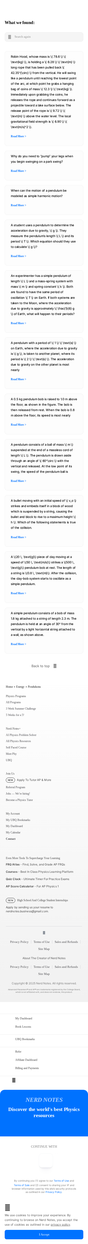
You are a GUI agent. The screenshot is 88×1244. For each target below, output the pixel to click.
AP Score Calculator (20, 886)
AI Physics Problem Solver (21, 735)
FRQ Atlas (13, 864)
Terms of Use (42, 942)
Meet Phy (11, 753)
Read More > (18, 136)
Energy (20, 686)
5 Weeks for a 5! (15, 715)
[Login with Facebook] (46, 1161)
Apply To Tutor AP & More (29, 780)
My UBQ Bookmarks (18, 820)
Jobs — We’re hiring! (18, 793)
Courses (12, 871)
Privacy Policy (19, 942)
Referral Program (15, 787)
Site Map (44, 949)
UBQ (9, 760)
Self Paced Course (16, 747)
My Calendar (13, 832)
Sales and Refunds (66, 942)
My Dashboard (14, 826)
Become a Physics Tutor (19, 800)
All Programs (13, 702)
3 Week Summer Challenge (21, 708)
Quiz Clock (13, 879)
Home (9, 686)
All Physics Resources (18, 741)
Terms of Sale (22, 1185)
